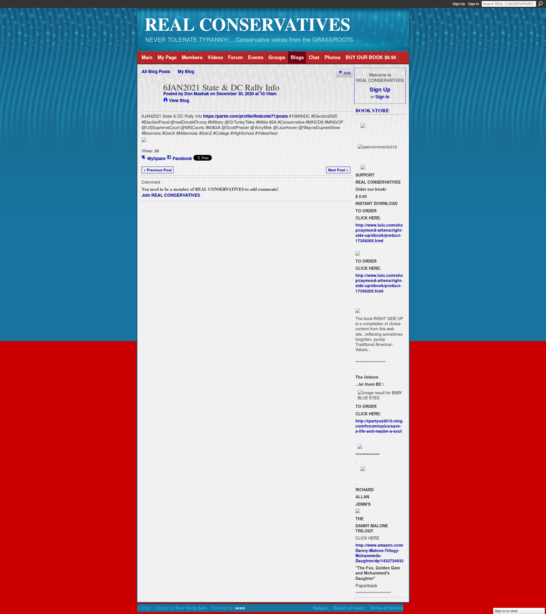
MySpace (156, 158)
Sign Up (458, 4)
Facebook (182, 158)
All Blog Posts (156, 71)
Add (347, 73)
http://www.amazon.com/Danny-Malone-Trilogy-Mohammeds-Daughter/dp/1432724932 (379, 552)
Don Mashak (196, 93)
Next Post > (338, 170)
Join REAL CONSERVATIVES (171, 195)
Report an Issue (348, 608)
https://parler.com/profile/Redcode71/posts (245, 116)
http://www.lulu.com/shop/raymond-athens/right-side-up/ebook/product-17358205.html (379, 232)
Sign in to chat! (506, 611)
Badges (320, 608)
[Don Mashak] (151, 98)
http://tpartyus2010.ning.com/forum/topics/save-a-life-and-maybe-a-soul (379, 426)
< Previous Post (157, 170)
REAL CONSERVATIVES (247, 24)
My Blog (186, 71)
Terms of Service (386, 608)
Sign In (473, 4)
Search (540, 3)
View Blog (179, 100)
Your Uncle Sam (191, 608)
